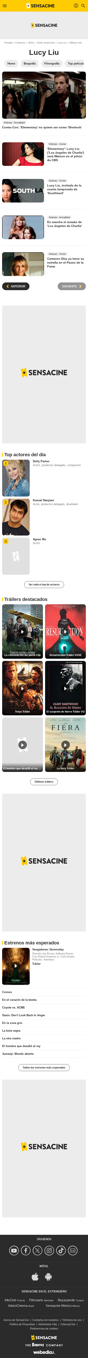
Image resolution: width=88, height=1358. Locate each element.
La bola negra (11, 1030)
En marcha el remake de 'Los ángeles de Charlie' (64, 224)
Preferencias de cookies (44, 1328)
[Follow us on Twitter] (38, 1250)
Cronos (7, 992)
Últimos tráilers (44, 781)
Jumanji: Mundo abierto (18, 1053)
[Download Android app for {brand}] (50, 1276)
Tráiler (36, 963)
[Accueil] (40, 6)
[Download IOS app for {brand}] (37, 1276)
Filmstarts (36, 1300)
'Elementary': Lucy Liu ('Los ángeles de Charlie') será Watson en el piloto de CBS (65, 154)
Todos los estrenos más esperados (44, 1067)
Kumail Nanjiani (43, 500)
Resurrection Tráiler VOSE (66, 655)
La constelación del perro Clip (22, 655)
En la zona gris (12, 1023)
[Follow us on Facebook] (26, 1250)
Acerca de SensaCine (16, 1320)
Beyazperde (66, 1300)
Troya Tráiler (22, 711)
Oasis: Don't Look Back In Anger (23, 1015)
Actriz (31, 42)
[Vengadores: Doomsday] (16, 966)
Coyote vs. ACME (13, 1007)
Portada (8, 42)
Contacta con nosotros (45, 1320)
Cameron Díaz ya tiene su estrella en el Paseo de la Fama (65, 262)
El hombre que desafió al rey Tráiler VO (23, 768)
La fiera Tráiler (65, 768)
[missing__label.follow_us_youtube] (14, 1250)
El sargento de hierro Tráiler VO (66, 711)
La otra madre (11, 1038)
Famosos (20, 42)
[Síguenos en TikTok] (61, 1250)
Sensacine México (59, 1305)
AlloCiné (10, 1300)
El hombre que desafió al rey (21, 1046)
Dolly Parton (41, 461)
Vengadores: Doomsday (48, 949)
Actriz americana (46, 42)
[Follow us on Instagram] (49, 1250)
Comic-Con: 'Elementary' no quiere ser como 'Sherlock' (42, 127)
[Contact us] (73, 1250)
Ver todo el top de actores (44, 584)
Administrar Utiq (47, 1324)
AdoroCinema (17, 1305)
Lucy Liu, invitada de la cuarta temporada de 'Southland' (64, 189)
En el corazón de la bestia (19, 999)
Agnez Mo (39, 539)
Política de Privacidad (22, 1324)
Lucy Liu (62, 42)
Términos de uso (72, 1320)
